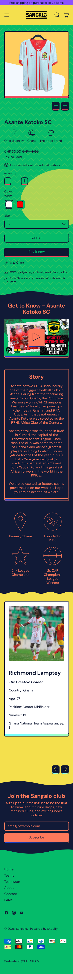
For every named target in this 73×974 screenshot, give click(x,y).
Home (8, 869)
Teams (9, 875)
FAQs (8, 900)
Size (7, 215)
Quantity (10, 173)
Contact (10, 894)
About (9, 887)
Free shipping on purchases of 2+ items (36, 3)
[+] (24, 180)
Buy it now (36, 252)
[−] (7, 180)
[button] (57, 15)
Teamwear (12, 881)
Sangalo (21, 929)
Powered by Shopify (44, 929)
